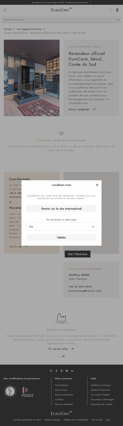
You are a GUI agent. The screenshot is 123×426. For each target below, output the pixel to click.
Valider (61, 237)
